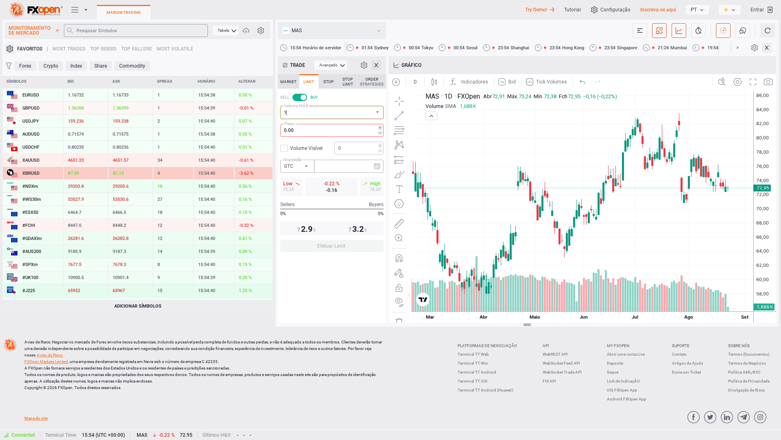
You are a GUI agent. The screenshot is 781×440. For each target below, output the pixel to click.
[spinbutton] (332, 130)
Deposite (615, 363)
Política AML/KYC (744, 372)
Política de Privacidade (749, 381)
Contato (679, 354)
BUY (314, 97)
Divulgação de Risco (746, 390)
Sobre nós (739, 345)
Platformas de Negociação (487, 345)
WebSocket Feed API (561, 363)
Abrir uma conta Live (626, 354)
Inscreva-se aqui (658, 10)
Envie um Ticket (686, 372)
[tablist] (332, 165)
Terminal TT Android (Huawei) (485, 390)
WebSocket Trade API (562, 372)
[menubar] (226, 30)
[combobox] (332, 112)
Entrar (757, 10)
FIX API (549, 381)
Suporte (680, 345)
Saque (612, 372)
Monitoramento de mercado (29, 30)
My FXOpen (618, 345)
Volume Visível (306, 148)
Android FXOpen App (626, 399)
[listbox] (697, 10)
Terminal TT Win (473, 363)
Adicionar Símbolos (137, 306)
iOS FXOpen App (622, 390)
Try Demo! (536, 10)
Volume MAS (296, 105)
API (546, 345)
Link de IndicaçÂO (623, 381)
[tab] (288, 81)
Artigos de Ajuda (687, 363)
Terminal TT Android (477, 372)
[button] (378, 112)
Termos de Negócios (747, 363)
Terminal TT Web (473, 354)
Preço (289, 123)
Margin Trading (124, 12)
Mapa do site (36, 418)
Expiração (293, 159)
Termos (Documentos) (749, 354)
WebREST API (555, 354)
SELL (284, 97)
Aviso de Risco (50, 355)
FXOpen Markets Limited (46, 361)
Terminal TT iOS (472, 381)
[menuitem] (226, 30)
